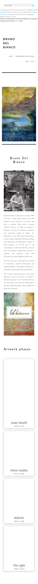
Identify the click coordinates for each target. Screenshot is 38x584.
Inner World (19, 423)
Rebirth (19, 518)
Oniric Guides (19, 470)
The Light (19, 565)
